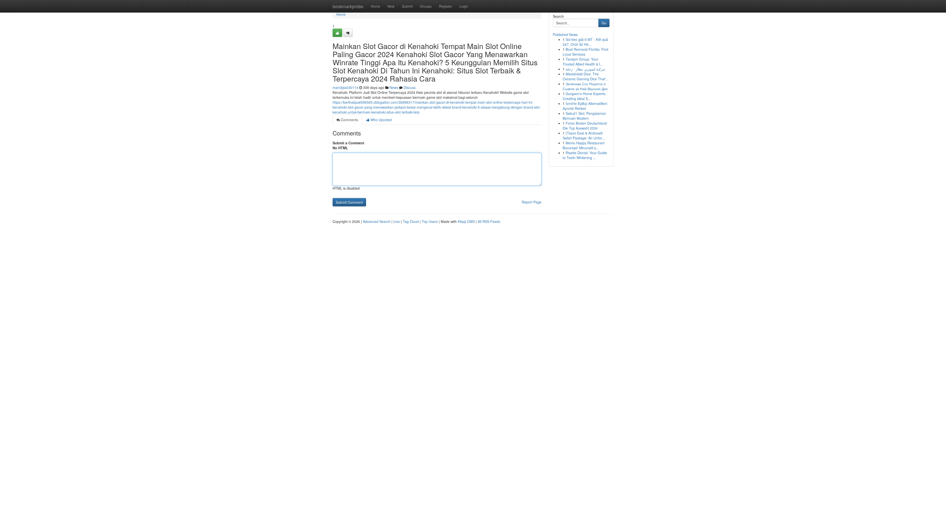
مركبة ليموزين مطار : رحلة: (586, 68)
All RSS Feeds (489, 221)
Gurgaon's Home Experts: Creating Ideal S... (584, 96)
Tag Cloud (411, 221)
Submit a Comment (348, 142)
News (393, 87)
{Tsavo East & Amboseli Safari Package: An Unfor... (584, 135)
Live (396, 221)
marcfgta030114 (345, 87)
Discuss (410, 87)
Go (604, 22)
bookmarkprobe (348, 6)
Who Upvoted (381, 119)
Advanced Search (376, 221)
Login (463, 6)
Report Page (531, 202)
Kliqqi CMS (466, 221)
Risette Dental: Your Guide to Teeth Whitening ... (585, 155)
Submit (407, 6)
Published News (565, 34)
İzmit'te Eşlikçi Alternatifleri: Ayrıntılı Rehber (585, 106)
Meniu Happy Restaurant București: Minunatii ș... (584, 145)
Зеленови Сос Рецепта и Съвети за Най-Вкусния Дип (585, 86)
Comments (349, 119)
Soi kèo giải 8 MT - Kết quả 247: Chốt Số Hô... (585, 42)
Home (375, 6)
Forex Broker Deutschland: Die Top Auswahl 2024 (585, 126)
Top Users (430, 221)
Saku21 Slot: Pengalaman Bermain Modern (584, 116)
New (391, 6)
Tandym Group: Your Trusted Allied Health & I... (583, 61)
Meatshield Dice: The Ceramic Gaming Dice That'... (586, 76)
